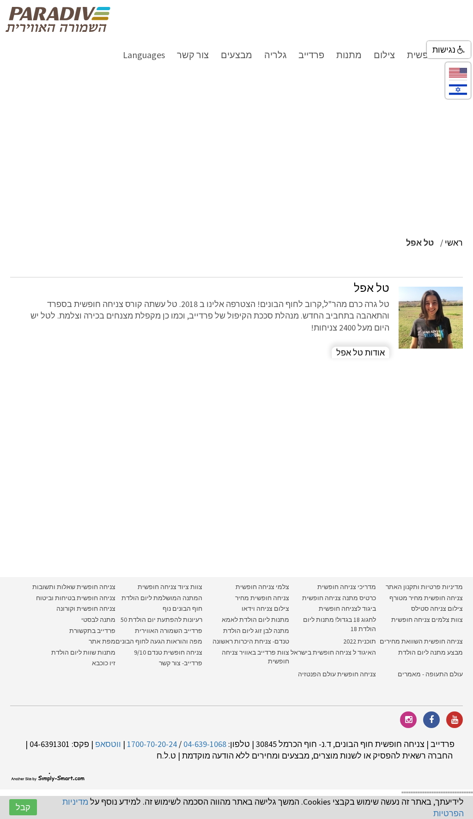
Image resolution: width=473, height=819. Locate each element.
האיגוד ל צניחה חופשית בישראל (333, 652)
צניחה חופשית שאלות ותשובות (73, 587)
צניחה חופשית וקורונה (85, 608)
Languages (144, 54)
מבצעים (236, 54)
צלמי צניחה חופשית (262, 587)
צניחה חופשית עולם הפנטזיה (337, 674)
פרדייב (311, 54)
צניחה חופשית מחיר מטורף (426, 598)
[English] (458, 72)
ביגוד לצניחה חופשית (347, 608)
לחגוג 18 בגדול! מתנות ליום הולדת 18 (339, 624)
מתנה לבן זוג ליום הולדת (256, 630)
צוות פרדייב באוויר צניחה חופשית (255, 657)
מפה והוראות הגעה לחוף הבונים (158, 641)
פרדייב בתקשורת (92, 630)
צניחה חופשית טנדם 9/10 (168, 652)
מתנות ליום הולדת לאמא (255, 619)
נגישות (444, 49)
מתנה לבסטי (98, 619)
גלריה (275, 54)
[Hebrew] (458, 89)
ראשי (454, 242)
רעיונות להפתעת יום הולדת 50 (161, 619)
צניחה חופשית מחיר (262, 598)
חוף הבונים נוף (182, 608)
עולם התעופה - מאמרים (430, 674)
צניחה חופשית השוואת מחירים (421, 641)
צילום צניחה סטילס (437, 608)
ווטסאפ (108, 744)
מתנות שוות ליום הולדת (83, 652)
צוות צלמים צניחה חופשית (427, 619)
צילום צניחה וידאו (265, 608)
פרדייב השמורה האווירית (168, 630)
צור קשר (193, 54)
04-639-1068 (204, 744)
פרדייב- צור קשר (180, 663)
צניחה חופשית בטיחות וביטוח (75, 598)
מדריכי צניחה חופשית (346, 587)
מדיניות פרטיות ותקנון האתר (424, 587)
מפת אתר (102, 641)
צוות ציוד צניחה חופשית (170, 587)
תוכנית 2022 (359, 641)
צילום (384, 54)
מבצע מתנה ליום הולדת (430, 652)
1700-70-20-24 (152, 744)
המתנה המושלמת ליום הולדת (161, 598)
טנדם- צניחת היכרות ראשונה (250, 641)
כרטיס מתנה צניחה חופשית (338, 598)
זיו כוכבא (103, 663)
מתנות (349, 54)
